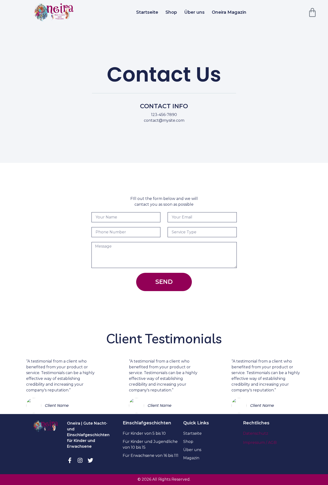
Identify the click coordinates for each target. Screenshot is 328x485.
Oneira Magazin (229, 12)
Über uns (194, 12)
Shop (171, 12)
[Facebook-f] (70, 460)
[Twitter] (90, 460)
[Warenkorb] (312, 12)
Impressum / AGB (260, 442)
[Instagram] (80, 460)
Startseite (147, 12)
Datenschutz (255, 433)
